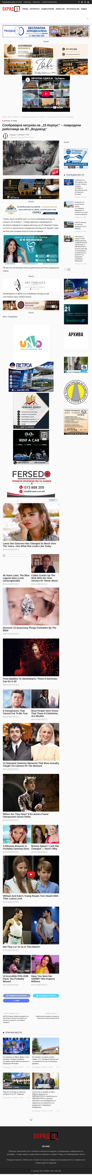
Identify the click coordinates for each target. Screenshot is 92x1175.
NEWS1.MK (60, 9)
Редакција (13, 135)
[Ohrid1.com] (11, 9)
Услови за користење (49, 2)
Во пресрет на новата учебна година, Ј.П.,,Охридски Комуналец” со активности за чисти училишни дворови (81, 208)
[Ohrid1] (46, 1136)
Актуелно (7, 121)
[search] (87, 18)
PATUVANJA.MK (72, 9)
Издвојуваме (47, 9)
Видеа (84, 9)
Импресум (27, 2)
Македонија (48, 1087)
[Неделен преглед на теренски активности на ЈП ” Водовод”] (16, 1081)
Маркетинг (36, 2)
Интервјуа (35, 9)
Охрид (25, 9)
